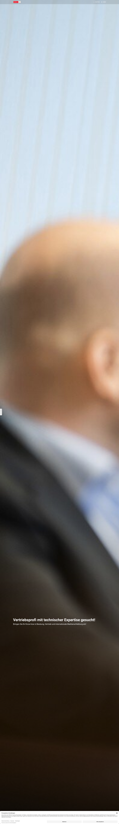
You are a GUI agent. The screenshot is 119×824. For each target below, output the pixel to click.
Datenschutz (1, 412)
